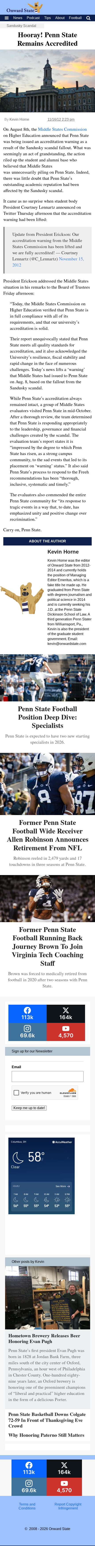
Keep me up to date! (29, 1108)
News (17, 18)
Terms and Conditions (27, 1506)
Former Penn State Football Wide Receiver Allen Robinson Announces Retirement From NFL (47, 834)
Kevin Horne (19, 119)
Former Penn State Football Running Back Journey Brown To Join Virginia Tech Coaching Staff (47, 946)
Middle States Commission (62, 129)
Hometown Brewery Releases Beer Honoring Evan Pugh (44, 1338)
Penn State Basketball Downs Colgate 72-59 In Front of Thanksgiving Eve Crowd (47, 1419)
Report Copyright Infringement (68, 1506)
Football (75, 18)
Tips (47, 18)
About (60, 18)
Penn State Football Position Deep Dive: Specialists (47, 717)
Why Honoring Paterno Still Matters (46, 1434)
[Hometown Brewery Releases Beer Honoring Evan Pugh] (47, 1330)
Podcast (33, 18)
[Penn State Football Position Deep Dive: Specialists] (47, 700)
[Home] (25, 11)
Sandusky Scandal (21, 26)
